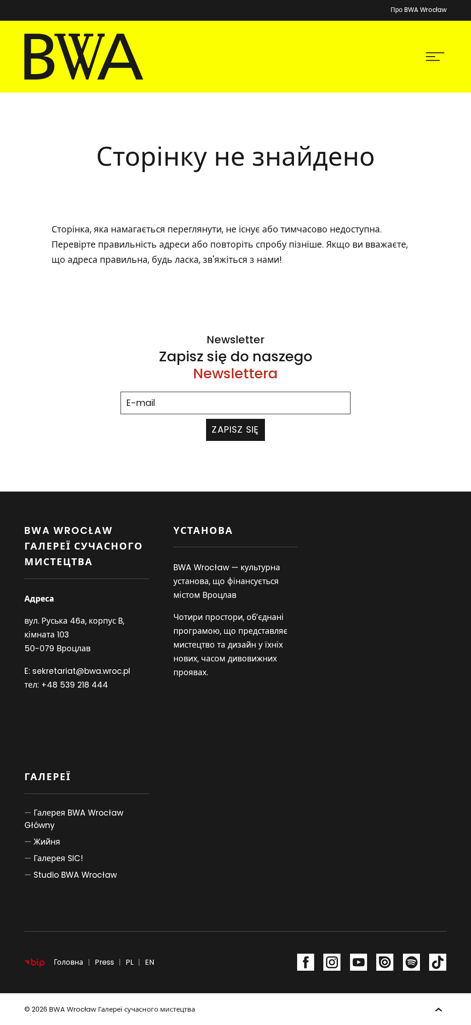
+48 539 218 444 (74, 684)
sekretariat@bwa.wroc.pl (81, 671)
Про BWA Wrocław (419, 10)
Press (104, 962)
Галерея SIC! (58, 858)
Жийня (47, 841)
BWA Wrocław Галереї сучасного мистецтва (122, 1009)
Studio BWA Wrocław (75, 874)
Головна (68, 962)
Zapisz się (235, 429)
